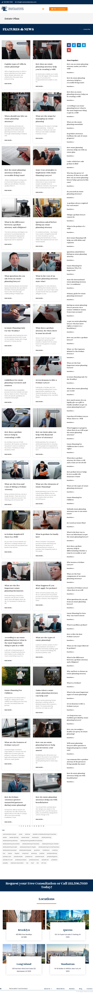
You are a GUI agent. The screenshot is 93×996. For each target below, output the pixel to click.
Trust (32, 863)
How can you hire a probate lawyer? (77, 338)
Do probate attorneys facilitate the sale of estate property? (77, 136)
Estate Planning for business (30, 844)
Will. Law (43, 863)
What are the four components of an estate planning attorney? (76, 576)
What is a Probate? (74, 683)
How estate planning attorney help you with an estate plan (77, 149)
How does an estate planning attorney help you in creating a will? (46, 67)
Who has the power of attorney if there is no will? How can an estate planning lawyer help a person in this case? (77, 178)
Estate (5, 837)
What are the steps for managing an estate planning (46, 119)
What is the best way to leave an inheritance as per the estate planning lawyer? (77, 534)
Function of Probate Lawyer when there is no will (77, 589)
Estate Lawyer (25, 837)
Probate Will (45, 860)
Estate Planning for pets (10, 847)
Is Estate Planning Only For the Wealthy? (15, 329)
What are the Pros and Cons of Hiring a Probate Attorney (15, 487)
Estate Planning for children (50, 844)
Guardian (37, 850)
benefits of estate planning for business (44, 834)
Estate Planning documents (11, 844)
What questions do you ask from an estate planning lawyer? (15, 279)
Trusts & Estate (16, 8)
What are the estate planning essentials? (75, 123)
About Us (47, 989)
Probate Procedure (20, 860)
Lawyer (10, 853)
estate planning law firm (16, 9)
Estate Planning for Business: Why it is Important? (74, 268)
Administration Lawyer (9, 834)
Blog (80, 989)
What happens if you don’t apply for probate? (46, 587)
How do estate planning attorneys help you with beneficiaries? (46, 800)
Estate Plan (35, 837)
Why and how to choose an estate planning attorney (77, 672)
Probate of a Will (7, 860)
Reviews (72, 989)
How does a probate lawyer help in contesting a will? (13, 435)
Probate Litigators (52, 856)
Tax (27, 863)
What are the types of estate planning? (45, 639)
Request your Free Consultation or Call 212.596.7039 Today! (46, 885)
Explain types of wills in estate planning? (15, 65)
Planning (34, 853)
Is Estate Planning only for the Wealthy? (77, 378)
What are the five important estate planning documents (14, 588)
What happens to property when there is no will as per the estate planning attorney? (77, 431)
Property (5, 863)
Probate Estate (18, 856)
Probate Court (7, 856)
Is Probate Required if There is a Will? (14, 535)
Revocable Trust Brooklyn (18, 989)
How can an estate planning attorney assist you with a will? (77, 66)
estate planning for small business (49, 847)
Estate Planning (46, 837)
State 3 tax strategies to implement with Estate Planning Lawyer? (46, 173)
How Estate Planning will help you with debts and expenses (76, 240)
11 (41, 826)
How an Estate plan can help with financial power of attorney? (46, 435)
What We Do (60, 989)
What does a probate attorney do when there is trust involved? (46, 331)
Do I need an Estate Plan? (76, 523)
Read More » (8, 83)
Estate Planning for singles (28, 847)
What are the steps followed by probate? (77, 647)
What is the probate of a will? (76, 227)
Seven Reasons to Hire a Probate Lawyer (46, 381)
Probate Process (34, 860)
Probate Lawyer (39, 856)
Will (38, 863)
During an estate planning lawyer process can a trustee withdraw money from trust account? (77, 308)
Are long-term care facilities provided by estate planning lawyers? (77, 717)
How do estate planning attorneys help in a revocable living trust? (15, 173)
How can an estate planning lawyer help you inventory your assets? (45, 746)
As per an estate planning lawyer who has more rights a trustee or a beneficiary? (76, 325)
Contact (89, 989)
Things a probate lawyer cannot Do (76, 216)
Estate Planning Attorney (10, 840)
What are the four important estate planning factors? (77, 365)
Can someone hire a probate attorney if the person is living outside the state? (77, 761)
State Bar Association (17, 863)
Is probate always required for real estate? (77, 204)
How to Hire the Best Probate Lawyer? (74, 635)
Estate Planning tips (25, 850)
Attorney (27, 834)
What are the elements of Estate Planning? (47, 485)
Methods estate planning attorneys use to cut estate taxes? (77, 511)
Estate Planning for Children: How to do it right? (75, 446)
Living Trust (25, 853)
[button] (43, 8)
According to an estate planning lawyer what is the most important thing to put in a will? (15, 641)
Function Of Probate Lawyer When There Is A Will (77, 417)
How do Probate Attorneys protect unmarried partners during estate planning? (15, 801)
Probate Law (28, 856)
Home (81, 29)
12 (43, 826)
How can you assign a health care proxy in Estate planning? (77, 731)
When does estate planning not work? (77, 389)
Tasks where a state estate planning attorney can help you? (47, 693)
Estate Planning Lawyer (10, 850)
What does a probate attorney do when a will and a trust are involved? (76, 460)
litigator (17, 853)
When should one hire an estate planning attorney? (16, 119)
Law (4, 853)
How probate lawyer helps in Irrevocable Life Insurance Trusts (77, 474)
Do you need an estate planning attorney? (75, 192)
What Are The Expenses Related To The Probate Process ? (76, 351)
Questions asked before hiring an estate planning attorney (46, 225)
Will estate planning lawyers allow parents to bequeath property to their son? (77, 746)
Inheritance (46, 850)
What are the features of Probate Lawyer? (15, 743)
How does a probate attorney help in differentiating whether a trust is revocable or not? (77, 549)
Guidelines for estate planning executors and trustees (15, 383)
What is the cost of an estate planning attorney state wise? (47, 279)
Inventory (55, 850)
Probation (54, 860)
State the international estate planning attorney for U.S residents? (76, 282)
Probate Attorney (52, 853)
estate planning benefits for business (31, 840)
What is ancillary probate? (77, 625)
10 (38, 826)
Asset (20, 834)
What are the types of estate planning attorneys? (77, 487)
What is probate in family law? (47, 535)
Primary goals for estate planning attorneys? (76, 294)
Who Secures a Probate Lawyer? (75, 563)
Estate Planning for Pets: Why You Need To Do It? (76, 614)
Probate (42, 853)
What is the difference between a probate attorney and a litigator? (15, 225)
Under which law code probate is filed (75, 162)
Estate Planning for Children (13, 691)
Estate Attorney (14, 837)
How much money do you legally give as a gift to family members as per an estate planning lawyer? (77, 403)
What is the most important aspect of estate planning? (77, 693)
